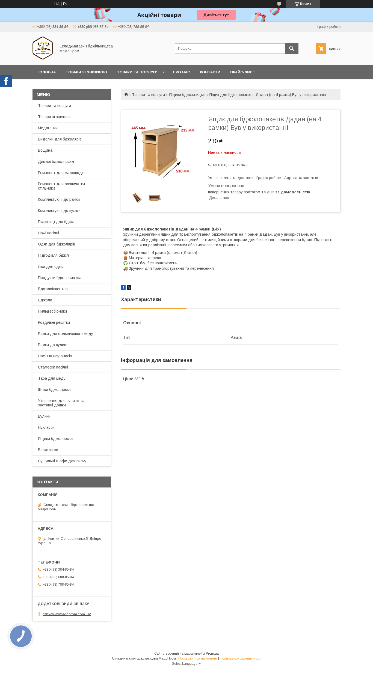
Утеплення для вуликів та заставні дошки (61, 403)
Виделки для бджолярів (59, 139)
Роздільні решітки (54, 322)
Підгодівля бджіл (53, 255)
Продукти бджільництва (59, 277)
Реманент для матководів (61, 172)
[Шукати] (291, 48)
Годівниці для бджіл (56, 222)
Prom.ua (212, 653)
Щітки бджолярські (54, 389)
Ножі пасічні (48, 233)
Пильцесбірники (52, 311)
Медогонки (48, 128)
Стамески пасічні (53, 367)
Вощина (45, 150)
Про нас (181, 72)
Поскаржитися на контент (197, 658)
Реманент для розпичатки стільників (61, 186)
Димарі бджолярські (56, 161)
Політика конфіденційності (240, 658)
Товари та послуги (137, 72)
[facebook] (123, 288)
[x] (129, 288)
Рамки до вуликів (53, 345)
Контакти (210, 72)
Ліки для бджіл (51, 266)
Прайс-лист (242, 72)
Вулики (44, 416)
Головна (46, 72)
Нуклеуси (46, 427)
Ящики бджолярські (55, 438)
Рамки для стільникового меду (65, 333)
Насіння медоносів (55, 356)
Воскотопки (48, 450)
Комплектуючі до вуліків (59, 210)
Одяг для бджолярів (56, 244)
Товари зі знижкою (86, 72)
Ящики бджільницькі (187, 94)
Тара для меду (52, 378)
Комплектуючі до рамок (59, 199)
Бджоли (45, 300)
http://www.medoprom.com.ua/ (67, 614)
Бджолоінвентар (53, 289)
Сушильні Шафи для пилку (62, 461)
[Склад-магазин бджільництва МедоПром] (42, 58)
